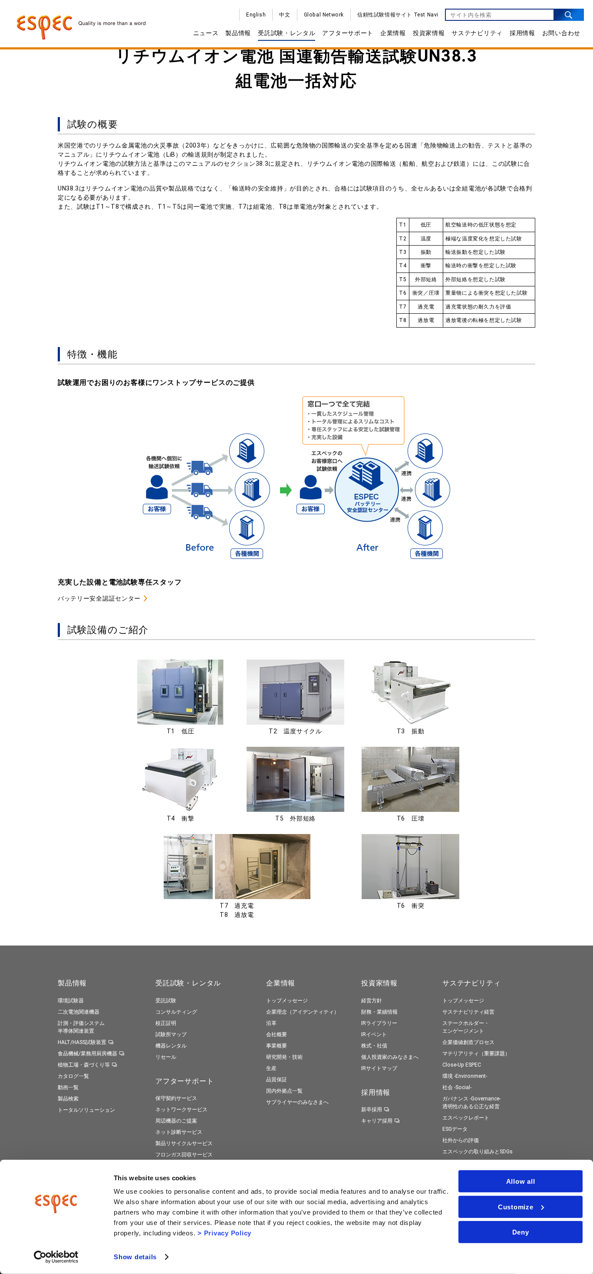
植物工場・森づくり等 (84, 1065)
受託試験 (165, 1001)
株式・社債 (374, 1046)
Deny (520, 1232)
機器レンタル (171, 1046)
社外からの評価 (460, 1140)
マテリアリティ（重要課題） (476, 1054)
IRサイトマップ (379, 1068)
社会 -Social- (456, 1087)
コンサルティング (176, 1012)
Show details (135, 1257)
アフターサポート (347, 33)
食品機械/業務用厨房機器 (87, 1054)
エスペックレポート (465, 1118)
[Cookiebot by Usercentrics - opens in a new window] (56, 1257)
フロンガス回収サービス (184, 1155)
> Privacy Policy (224, 1233)
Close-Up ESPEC (461, 1065)
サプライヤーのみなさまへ (297, 1102)
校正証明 (165, 1023)
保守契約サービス (176, 1098)
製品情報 (238, 33)
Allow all (520, 1181)
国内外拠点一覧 (284, 1091)
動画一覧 (68, 1087)
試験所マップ (171, 1034)
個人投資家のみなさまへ (389, 1057)
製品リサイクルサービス (184, 1143)
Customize (516, 1206)
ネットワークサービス (181, 1110)
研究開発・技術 (284, 1057)
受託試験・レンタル (286, 33)
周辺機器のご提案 (176, 1121)
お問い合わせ (561, 33)
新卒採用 (371, 1110)
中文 (284, 15)
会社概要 (276, 1034)
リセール (165, 1057)
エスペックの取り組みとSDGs (477, 1152)
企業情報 (393, 33)
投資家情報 (429, 33)
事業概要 (276, 1046)
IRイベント (374, 1034)
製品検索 (68, 1099)
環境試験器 (71, 1001)
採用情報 (522, 33)
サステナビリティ (477, 33)
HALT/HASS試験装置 (82, 1042)
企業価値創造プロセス (468, 1042)
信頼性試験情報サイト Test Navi (397, 15)
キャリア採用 (376, 1121)
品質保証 (276, 1080)
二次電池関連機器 (78, 1012)
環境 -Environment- (464, 1076)
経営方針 (371, 1001)
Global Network (324, 15)
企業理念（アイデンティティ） (302, 1012)
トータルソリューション (86, 1110)
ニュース (206, 33)
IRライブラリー (379, 1023)
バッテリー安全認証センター (99, 598)
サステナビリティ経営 (468, 1012)
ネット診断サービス (178, 1132)
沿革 (271, 1023)
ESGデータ (455, 1129)
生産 (271, 1068)
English (256, 15)
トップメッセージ (287, 1001)
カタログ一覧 (73, 1076)
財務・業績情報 (379, 1012)
